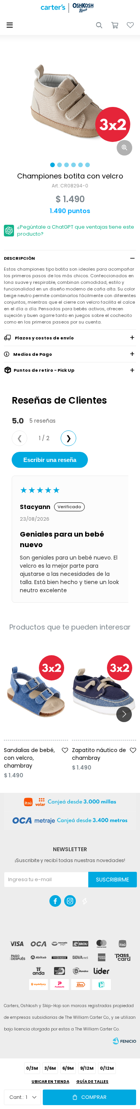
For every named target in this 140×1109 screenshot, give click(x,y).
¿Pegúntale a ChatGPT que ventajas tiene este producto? (75, 230)
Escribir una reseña (49, 460)
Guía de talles (92, 1082)
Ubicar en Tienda (50, 1082)
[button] (99, 25)
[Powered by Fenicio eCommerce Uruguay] (124, 1041)
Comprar (94, 1097)
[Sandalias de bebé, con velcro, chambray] (36, 692)
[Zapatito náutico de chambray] (104, 692)
